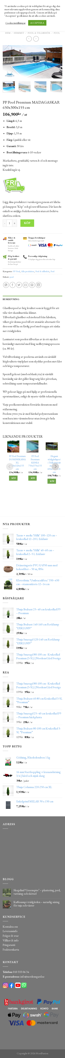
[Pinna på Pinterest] (32, 285)
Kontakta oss (10, 926)
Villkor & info (11, 940)
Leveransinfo (10, 931)
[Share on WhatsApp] (6, 285)
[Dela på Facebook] (13, 285)
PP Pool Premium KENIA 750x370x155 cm (35, 462)
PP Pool (16, 271)
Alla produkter (27, 271)
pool (12, 276)
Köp (27, 223)
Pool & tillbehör (39, 32)
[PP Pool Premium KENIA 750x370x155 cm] (33, 447)
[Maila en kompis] (26, 285)
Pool (57, 32)
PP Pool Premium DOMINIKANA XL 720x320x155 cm (17, 462)
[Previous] (8, 61)
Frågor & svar (11, 936)
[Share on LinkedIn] (39, 285)
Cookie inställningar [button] (15, 23)
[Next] (56, 61)
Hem (7, 32)
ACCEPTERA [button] (37, 22)
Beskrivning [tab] (11, 299)
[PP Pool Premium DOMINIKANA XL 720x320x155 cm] (13, 447)
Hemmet (19, 32)
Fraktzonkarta (11, 949)
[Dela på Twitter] (19, 285)
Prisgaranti (9, 945)
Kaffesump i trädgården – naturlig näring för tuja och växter (37, 903)
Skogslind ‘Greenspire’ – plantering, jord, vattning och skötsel (37, 892)
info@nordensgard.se (32, 976)
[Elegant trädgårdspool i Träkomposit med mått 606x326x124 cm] (52, 447)
